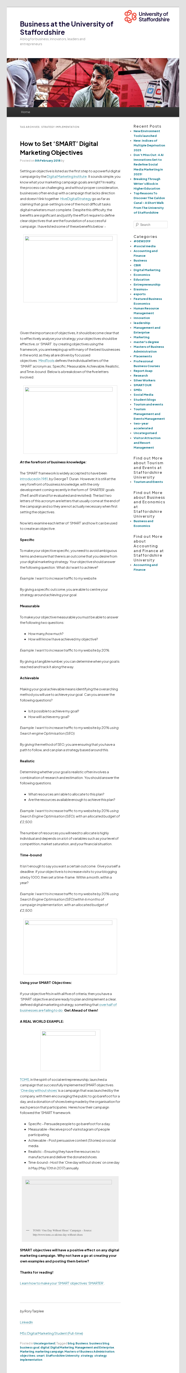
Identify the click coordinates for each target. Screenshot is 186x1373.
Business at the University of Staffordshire (66, 28)
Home (25, 112)
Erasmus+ (141, 289)
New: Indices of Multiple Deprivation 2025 (149, 145)
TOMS (24, 1079)
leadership (142, 323)
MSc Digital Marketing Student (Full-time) (51, 1333)
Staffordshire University (63, 1355)
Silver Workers (144, 380)
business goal (29, 1347)
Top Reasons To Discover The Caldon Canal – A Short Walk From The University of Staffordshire (149, 202)
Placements (143, 356)
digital (44, 1347)
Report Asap (143, 371)
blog (71, 1343)
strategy (87, 1355)
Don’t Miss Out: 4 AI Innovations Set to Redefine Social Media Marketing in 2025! (149, 164)
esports (140, 294)
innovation (142, 318)
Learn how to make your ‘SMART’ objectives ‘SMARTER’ (62, 1283)
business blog (99, 1343)
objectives (27, 1355)
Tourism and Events (148, 482)
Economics (142, 275)
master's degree (146, 342)
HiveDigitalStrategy (75, 198)
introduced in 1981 (34, 479)
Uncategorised (44, 1343)
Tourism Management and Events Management (149, 413)
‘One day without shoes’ (39, 1090)
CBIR (137, 265)
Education (141, 279)
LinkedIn (26, 1322)
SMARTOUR (143, 385)
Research (141, 375)
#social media (145, 246)
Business (82, 1343)
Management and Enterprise (94, 1347)
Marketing (27, 1351)
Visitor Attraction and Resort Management (147, 442)
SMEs (138, 390)
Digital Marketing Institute (67, 176)
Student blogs (145, 399)
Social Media (143, 394)
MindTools (46, 360)
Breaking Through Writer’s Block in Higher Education (147, 183)
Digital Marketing (62, 1347)
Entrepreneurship (147, 284)
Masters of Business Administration (89, 1351)
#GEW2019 (142, 241)
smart (41, 1355)
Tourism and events (148, 404)
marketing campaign (49, 1351)
